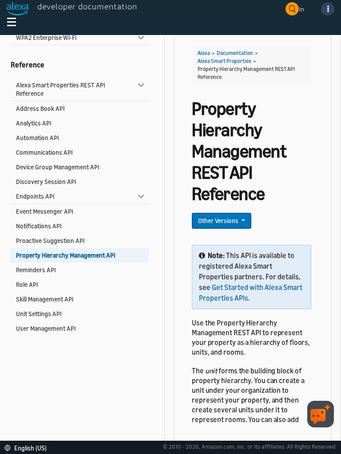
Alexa (204, 53)
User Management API (46, 328)
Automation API (37, 137)
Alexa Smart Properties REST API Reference (60, 89)
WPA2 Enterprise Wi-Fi (46, 37)
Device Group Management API (57, 167)
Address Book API (40, 108)
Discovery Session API (46, 181)
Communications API (44, 152)
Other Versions (219, 220)
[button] (27, 447)
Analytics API (34, 123)
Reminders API (36, 270)
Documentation (235, 53)
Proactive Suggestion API (50, 240)
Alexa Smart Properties (224, 61)
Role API (27, 284)
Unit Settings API (39, 313)
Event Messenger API (44, 211)
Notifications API (39, 226)
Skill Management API (45, 299)
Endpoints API (35, 196)
